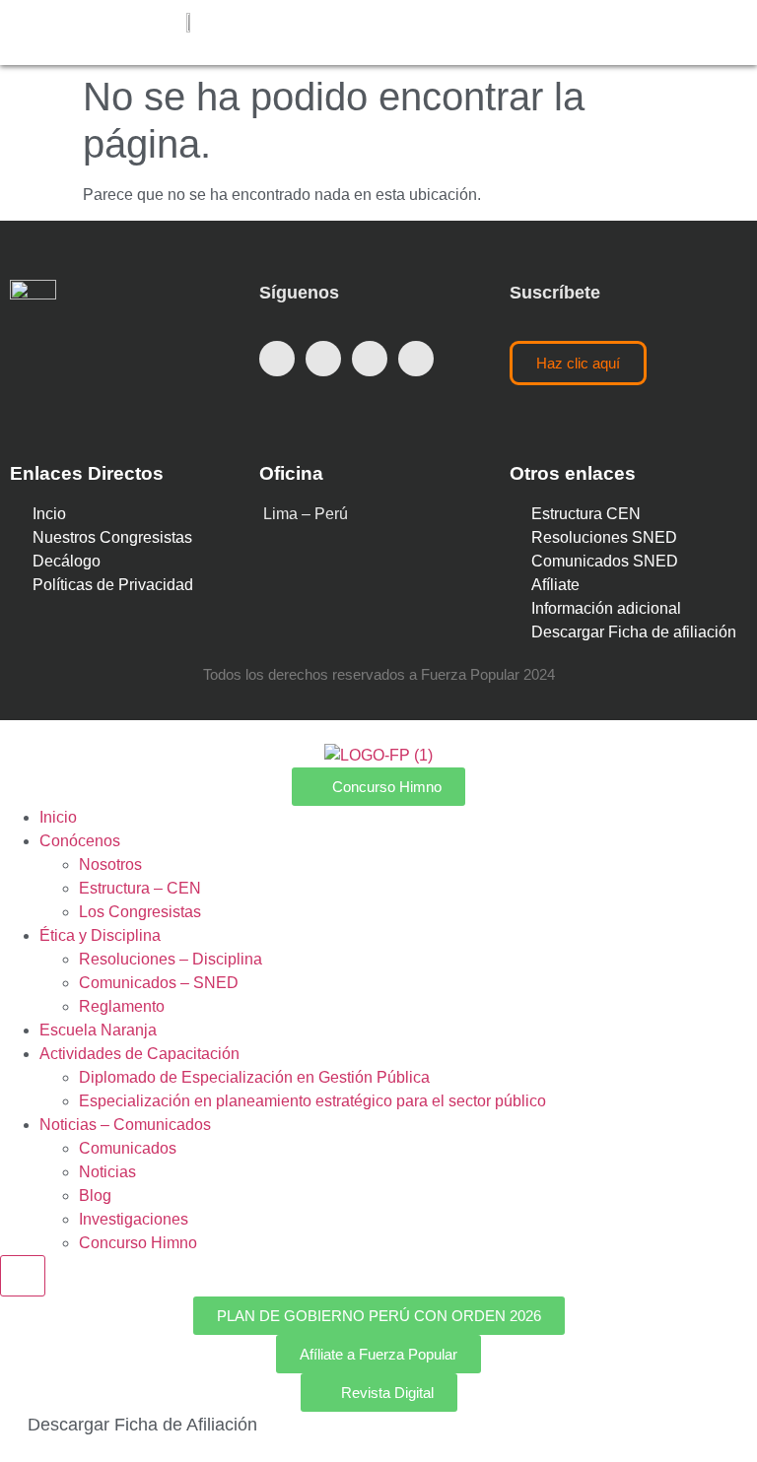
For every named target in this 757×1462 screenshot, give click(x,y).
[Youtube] (369, 358)
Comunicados (127, 1148)
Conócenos (79, 840)
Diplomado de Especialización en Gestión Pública (254, 1077)
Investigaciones (133, 1219)
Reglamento (122, 1006)
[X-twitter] (323, 358)
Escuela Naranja (98, 1030)
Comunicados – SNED (159, 982)
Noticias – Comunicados (125, 1124)
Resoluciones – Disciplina (170, 959)
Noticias (107, 1171)
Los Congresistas (140, 911)
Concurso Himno (138, 1242)
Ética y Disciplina (100, 935)
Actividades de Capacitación (139, 1053)
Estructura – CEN (140, 888)
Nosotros (110, 864)
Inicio (58, 817)
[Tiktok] (416, 358)
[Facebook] (277, 358)
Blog (95, 1195)
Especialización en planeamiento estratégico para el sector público (312, 1101)
